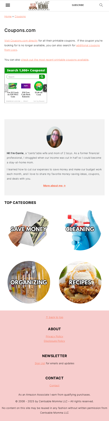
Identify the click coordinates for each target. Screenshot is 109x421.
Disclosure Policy (54, 340)
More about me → (54, 185)
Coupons (20, 16)
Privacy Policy (54, 336)
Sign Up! (40, 363)
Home (8, 16)
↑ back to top (54, 317)
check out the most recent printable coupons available (55, 59)
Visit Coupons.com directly (21, 40)
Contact (54, 385)
